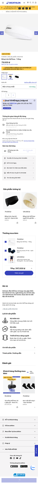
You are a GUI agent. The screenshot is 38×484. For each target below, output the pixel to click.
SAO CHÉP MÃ (7, 108)
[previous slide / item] (2, 33)
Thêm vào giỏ (19, 273)
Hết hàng (20, 480)
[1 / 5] (19, 33)
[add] (13, 95)
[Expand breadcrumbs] (2, 11)
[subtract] (3, 95)
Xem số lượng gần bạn (28, 151)
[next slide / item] (36, 33)
